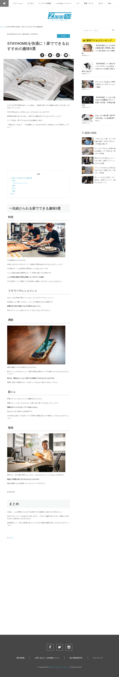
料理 (13, 181)
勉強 (13, 191)
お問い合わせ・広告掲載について (47, 658)
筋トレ (14, 188)
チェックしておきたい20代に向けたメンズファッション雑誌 (105, 84)
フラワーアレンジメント (20, 183)
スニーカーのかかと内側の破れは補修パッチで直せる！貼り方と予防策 (105, 151)
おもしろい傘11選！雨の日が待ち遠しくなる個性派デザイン (105, 118)
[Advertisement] (38, 149)
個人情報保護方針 (76, 658)
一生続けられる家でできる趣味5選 (21, 178)
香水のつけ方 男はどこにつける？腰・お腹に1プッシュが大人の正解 (104, 160)
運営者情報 (20, 658)
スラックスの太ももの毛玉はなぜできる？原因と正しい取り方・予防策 (105, 170)
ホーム (2, 27)
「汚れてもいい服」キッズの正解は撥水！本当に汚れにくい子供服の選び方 (105, 141)
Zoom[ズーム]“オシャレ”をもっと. (59, 667)
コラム (63, 36)
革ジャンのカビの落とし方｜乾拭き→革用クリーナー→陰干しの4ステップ (105, 179)
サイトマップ (98, 658)
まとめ (12, 193)
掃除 (13, 186)
